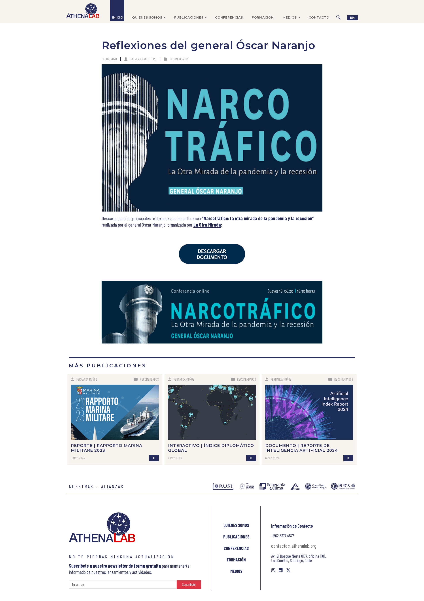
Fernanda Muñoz (86, 379)
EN (352, 17)
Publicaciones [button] (188, 17)
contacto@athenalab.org (293, 545)
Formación (263, 17)
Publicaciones (236, 536)
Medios (236, 571)
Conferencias (229, 17)
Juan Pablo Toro (145, 59)
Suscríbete (189, 584)
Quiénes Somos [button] (147, 17)
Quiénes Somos (236, 525)
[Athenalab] (82, 10)
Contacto (319, 17)
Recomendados (179, 59)
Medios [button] (290, 17)
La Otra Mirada (207, 224)
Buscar (338, 10)
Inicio (117, 17)
